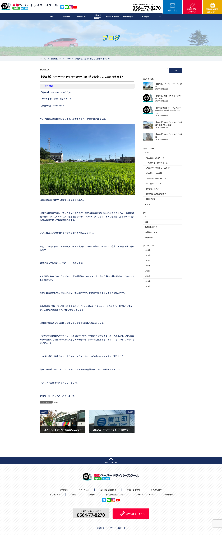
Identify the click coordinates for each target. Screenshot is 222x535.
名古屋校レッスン (153, 183)
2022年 (147, 270)
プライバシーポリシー (145, 494)
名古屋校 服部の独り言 (156, 178)
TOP (51, 16)
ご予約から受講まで (97, 16)
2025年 (147, 255)
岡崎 (146, 222)
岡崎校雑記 (150, 199)
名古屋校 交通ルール (155, 157)
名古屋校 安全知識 (154, 173)
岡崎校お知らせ (151, 227)
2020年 (147, 281)
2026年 (147, 250)
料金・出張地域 (112, 16)
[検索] (175, 70)
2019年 (147, 286)
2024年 (147, 260)
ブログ (158, 16)
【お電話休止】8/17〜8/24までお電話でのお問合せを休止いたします (168, 110)
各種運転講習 (127, 16)
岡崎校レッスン (152, 188)
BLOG (56, 402)
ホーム (43, 58)
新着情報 (66, 16)
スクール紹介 (81, 16)
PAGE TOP (215, 516)
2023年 (147, 265)
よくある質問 (143, 16)
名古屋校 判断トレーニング (158, 168)
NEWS (147, 204)
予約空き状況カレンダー (116, 494)
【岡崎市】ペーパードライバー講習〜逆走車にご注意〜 (168, 123)
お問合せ (91, 494)
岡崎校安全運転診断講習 (156, 194)
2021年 (147, 276)
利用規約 (169, 494)
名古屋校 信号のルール (158, 163)
